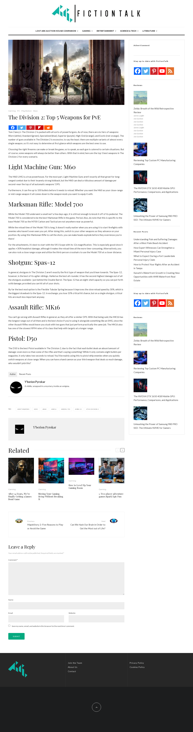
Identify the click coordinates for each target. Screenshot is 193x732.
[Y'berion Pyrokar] (16, 388)
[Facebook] (13, 127)
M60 (44, 409)
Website (72, 613)
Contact (72, 671)
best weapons (23, 409)
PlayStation (26, 111)
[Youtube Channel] (162, 71)
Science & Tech (128, 31)
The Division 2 (93, 409)
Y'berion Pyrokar (35, 381)
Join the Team (75, 663)
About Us (72, 667)
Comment (13, 560)
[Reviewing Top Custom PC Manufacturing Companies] (140, 149)
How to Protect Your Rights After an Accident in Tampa (156, 266)
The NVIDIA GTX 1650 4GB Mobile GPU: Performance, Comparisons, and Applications (156, 190)
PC (18, 111)
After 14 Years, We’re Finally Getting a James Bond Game (20, 496)
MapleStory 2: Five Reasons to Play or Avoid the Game (45, 525)
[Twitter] (21, 127)
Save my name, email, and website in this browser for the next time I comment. (43, 626)
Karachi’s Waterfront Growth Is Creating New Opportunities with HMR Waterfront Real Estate (157, 276)
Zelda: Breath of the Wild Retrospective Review (154, 110)
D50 (36, 409)
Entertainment (105, 31)
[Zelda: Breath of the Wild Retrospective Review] (140, 97)
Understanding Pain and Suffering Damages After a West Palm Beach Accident (155, 241)
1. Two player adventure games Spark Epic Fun (111, 495)
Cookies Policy (137, 667)
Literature (148, 31)
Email (10, 613)
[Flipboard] (39, 127)
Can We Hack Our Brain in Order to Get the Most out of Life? (87, 525)
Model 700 (66, 409)
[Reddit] (48, 127)
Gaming (86, 31)
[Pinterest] (30, 127)
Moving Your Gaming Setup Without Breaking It (50, 496)
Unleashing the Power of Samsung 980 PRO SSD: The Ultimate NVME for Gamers (155, 218)
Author (13, 374)
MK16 (54, 409)
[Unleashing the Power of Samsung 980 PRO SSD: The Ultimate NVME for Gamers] (140, 205)
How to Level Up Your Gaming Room (80, 486)
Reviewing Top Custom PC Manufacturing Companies (155, 162)
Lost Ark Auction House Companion (56, 31)
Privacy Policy (137, 663)
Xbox (35, 111)
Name (10, 600)
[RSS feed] (170, 71)
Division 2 (45, 139)
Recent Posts (25, 374)
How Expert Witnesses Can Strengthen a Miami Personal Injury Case (154, 249)
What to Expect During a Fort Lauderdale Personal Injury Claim (154, 258)
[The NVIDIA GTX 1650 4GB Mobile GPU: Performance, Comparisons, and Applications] (140, 177)
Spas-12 (79, 409)
